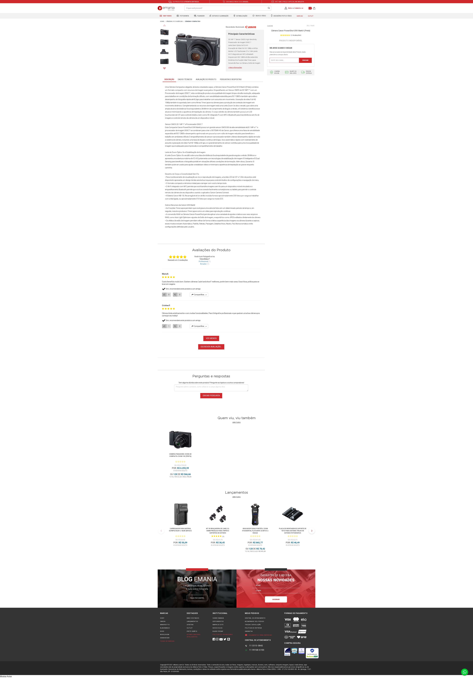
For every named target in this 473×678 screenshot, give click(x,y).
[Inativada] (287, 652)
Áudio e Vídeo (260, 16)
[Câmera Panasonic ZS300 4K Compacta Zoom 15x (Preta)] (180, 440)
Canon (270, 26)
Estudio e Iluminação (220, 16)
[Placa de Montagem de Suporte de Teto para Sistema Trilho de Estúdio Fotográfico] (292, 514)
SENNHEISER (164, 638)
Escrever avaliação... (211, 347)
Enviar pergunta (211, 395)
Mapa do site (218, 624)
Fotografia (184, 16)
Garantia (249, 631)
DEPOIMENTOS (218, 621)
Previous (164, 25)
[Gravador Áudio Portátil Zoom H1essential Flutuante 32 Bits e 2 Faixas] (255, 514)
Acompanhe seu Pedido (254, 621)
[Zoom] (164, 32)
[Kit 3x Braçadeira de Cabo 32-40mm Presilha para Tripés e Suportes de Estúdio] (217, 514)
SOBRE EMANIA (218, 618)
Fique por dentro (197, 598)
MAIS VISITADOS (193, 618)
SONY (162, 618)
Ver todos (167, 16)
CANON (162, 621)
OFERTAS (190, 624)
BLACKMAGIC (165, 628)
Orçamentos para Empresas (260, 635)
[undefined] (197, 50)
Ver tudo (236, 422)
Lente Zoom (171, 155)
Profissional (203, 261)
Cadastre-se (298, 8)
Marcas (300, 16)
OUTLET (190, 628)
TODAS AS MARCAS (167, 641)
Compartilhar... (200, 295)
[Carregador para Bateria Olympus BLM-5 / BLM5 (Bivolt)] (180, 514)
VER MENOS (211, 338)
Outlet (310, 16)
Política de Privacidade (223, 634)
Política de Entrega (253, 628)
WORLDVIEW (164, 634)
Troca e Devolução (253, 624)
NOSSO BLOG (217, 628)
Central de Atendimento (255, 618)
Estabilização (241, 16)
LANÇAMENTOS (192, 621)
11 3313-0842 (256, 645)
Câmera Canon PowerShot (225, 87)
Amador (203, 264)
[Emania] (166, 8)
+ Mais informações (235, 67)
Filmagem (200, 16)
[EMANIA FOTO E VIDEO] (162, 21)
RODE (162, 631)
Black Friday (218, 631)
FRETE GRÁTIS (192, 631)
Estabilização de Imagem (195, 152)
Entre (290, 8)
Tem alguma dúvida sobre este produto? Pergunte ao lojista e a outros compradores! (211, 383)
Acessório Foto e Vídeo (282, 16)
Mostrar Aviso (6, 676)
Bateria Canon (173, 196)
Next (164, 68)
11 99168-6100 (256, 650)
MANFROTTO (165, 624)
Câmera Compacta (176, 87)
